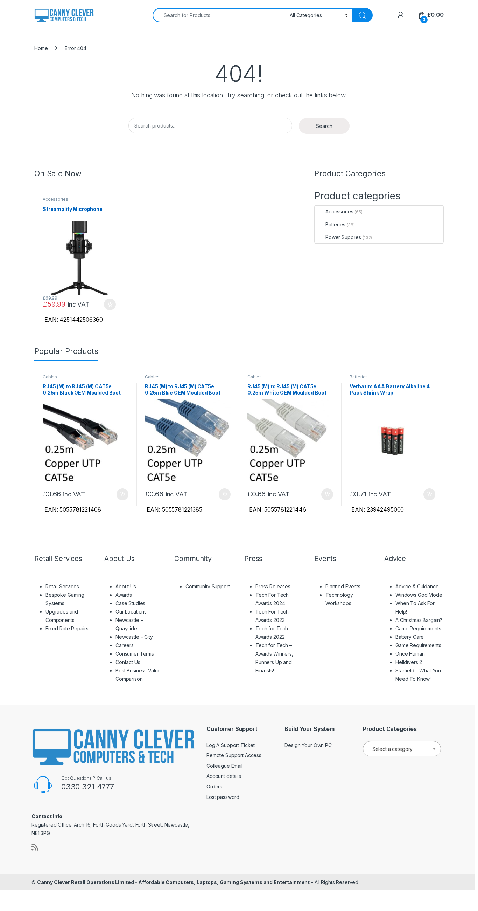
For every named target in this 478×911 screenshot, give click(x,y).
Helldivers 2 (408, 662)
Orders (214, 786)
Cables (50, 376)
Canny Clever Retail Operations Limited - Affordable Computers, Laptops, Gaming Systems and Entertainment (173, 882)
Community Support (207, 586)
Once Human (410, 654)
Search (324, 126)
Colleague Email (224, 766)
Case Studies (130, 603)
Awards (123, 595)
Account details (223, 776)
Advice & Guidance (417, 586)
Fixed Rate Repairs (66, 628)
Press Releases (272, 586)
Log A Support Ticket (230, 745)
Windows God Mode (418, 595)
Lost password (222, 797)
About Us (125, 586)
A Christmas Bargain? (418, 620)
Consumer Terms (134, 654)
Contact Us (127, 662)
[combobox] (219, 15)
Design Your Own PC (307, 745)
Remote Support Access (233, 755)
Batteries (335, 224)
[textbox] (402, 749)
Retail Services (62, 586)
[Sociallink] (34, 847)
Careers (124, 645)
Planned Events (342, 586)
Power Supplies (343, 237)
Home (41, 48)
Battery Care (409, 637)
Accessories (55, 199)
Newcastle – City (134, 637)
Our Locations (131, 612)
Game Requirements (418, 628)
